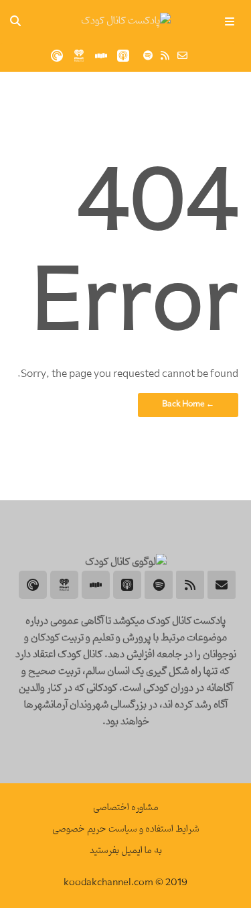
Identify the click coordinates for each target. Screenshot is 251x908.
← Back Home (188, 404)
